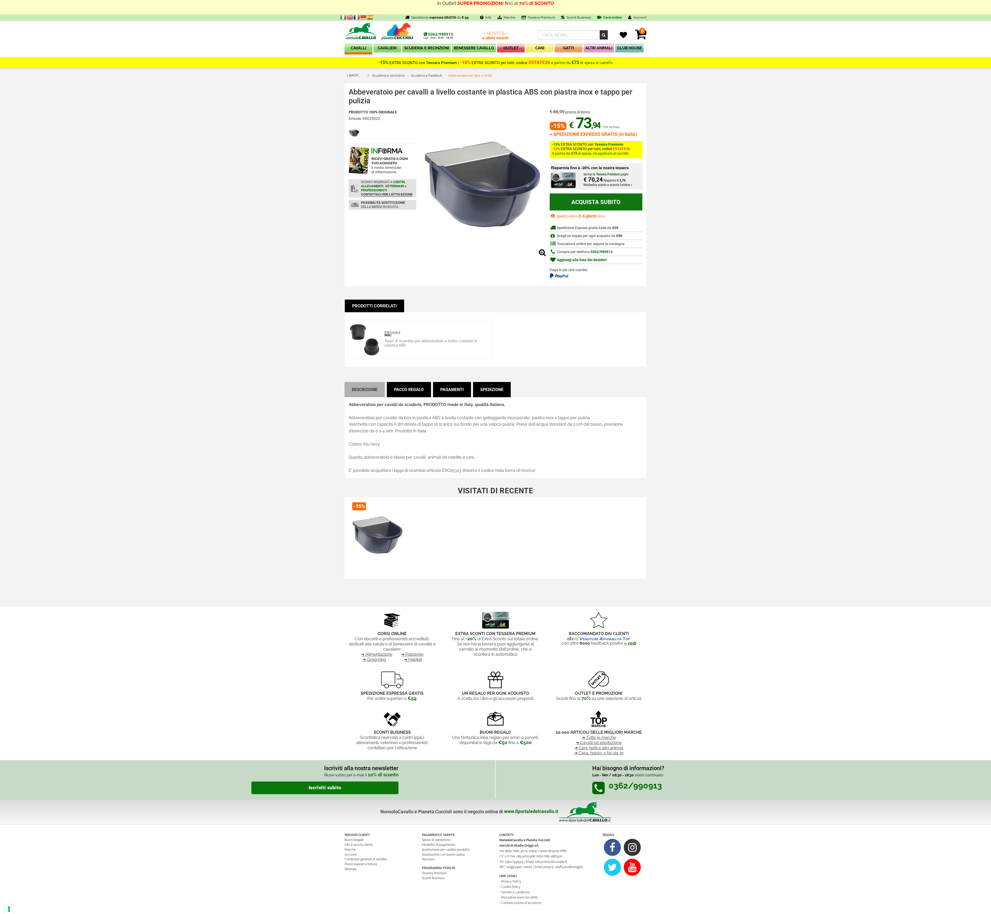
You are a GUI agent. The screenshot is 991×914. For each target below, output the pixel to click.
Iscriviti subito (325, 787)
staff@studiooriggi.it (569, 867)
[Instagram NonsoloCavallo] (632, 847)
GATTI (568, 48)
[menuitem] (358, 49)
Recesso (428, 859)
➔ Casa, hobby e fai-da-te (599, 753)
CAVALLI (358, 48)
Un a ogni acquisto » (495, 7)
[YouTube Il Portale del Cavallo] (632, 867)
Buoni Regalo (354, 840)
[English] (350, 17)
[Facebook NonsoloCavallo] (612, 847)
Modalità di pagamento (438, 845)
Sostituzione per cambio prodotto (445, 849)
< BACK (352, 75)
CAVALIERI (387, 48)
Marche (509, 17)
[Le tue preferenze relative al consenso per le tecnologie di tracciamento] (9, 909)
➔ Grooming (374, 659)
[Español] (370, 17)
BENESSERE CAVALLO (474, 48)
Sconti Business (578, 17)
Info (488, 17)
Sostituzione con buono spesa (443, 854)
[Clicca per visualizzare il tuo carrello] (640, 37)
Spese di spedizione (436, 840)
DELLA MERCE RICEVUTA (383, 205)
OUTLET (511, 48)
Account (351, 854)
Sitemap (350, 869)
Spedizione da (440, 17)
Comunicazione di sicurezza (521, 903)
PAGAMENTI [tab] (452, 389)
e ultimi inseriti (495, 36)
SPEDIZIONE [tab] (492, 389)
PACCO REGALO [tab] (409, 389)
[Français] (357, 17)
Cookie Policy (511, 887)
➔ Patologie (412, 654)
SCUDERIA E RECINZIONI (426, 48)
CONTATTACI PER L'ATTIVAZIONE (386, 194)
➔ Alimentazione (376, 654)
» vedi (630, 643)
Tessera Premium (541, 17)
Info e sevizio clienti (359, 845)
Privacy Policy (511, 881)
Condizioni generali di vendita (366, 859)
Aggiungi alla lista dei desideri (581, 260)
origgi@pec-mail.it (519, 867)
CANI (539, 48)
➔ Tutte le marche (599, 737)
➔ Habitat (413, 659)
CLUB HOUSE (629, 48)
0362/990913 (440, 34)
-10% (465, 62)
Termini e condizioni (515, 892)
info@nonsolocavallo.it (551, 862)
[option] (377, 535)
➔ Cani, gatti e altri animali (598, 747)
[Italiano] (343, 17)
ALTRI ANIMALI (598, 48)
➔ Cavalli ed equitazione (599, 742)
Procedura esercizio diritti (519, 897)
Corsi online (612, 17)
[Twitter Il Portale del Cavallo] (612, 867)
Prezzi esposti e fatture (361, 864)
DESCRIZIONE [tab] (365, 389)
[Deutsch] (363, 17)
